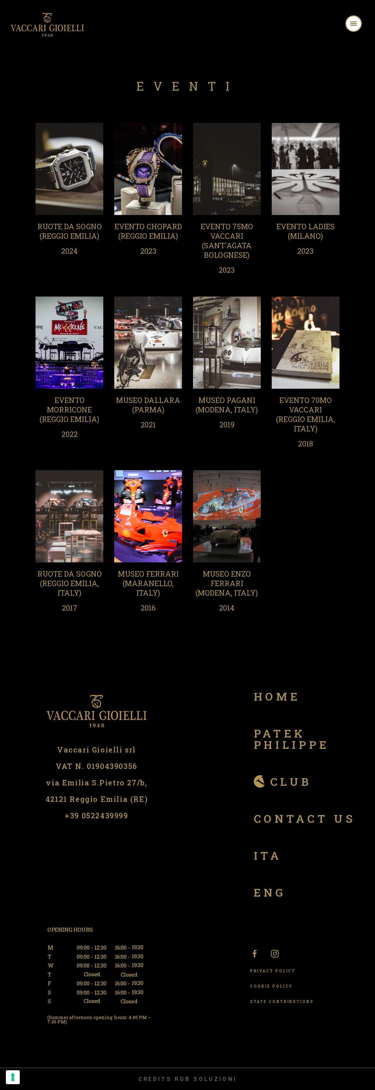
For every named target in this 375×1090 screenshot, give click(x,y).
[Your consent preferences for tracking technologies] (13, 1077)
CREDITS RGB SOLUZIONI (187, 1079)
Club (291, 781)
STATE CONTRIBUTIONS (282, 1001)
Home (277, 696)
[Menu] (363, 24)
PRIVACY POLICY (273, 971)
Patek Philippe (292, 739)
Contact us (305, 818)
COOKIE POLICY (271, 986)
